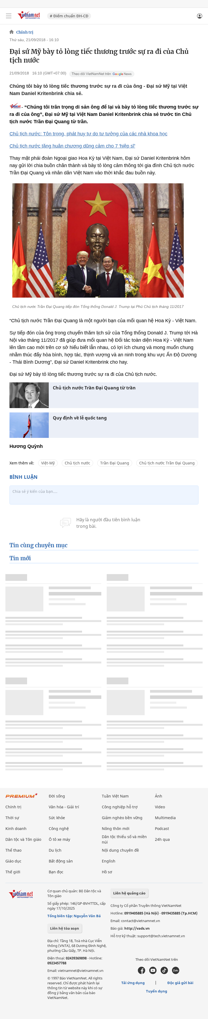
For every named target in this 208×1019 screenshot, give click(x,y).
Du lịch (55, 850)
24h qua (162, 839)
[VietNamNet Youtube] (153, 972)
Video (160, 806)
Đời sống (57, 796)
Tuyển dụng (156, 991)
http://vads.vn (137, 928)
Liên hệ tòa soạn (64, 928)
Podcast (162, 828)
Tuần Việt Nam (115, 796)
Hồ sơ (107, 871)
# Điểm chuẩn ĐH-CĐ (69, 15)
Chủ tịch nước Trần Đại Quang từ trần (94, 388)
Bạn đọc (56, 871)
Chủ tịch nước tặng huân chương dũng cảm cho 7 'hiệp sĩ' (72, 146)
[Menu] (8, 16)
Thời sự (12, 817)
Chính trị (24, 32)
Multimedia (165, 817)
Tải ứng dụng (133, 982)
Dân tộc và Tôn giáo (23, 839)
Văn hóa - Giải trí (64, 806)
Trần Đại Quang (114, 462)
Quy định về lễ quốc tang (80, 418)
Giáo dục (13, 861)
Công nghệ (59, 828)
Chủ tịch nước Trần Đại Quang (167, 462)
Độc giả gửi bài (180, 982)
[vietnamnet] (29, 19)
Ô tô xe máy (59, 839)
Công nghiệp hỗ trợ (120, 806)
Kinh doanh (16, 828)
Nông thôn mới (115, 828)
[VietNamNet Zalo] (175, 972)
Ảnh (158, 796)
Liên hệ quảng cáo (129, 893)
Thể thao (13, 850)
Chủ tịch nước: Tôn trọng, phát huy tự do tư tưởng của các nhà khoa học (88, 133)
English (108, 861)
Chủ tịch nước (77, 462)
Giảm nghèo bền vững (122, 817)
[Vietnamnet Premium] (21, 798)
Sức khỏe (57, 817)
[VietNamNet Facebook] (141, 972)
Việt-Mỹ (48, 462)
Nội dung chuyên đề (120, 850)
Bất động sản (61, 861)
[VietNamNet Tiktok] (164, 972)
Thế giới (12, 871)
